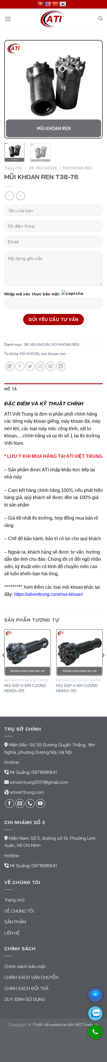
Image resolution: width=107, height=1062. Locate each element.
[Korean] (62, 4)
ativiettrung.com (27, 792)
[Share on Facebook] (20, 366)
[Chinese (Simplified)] (55, 4)
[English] (48, 4)
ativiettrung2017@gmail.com (39, 782)
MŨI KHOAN (29, 353)
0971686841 (44, 772)
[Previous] (13, 89)
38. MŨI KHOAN (42, 167)
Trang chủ (13, 167)
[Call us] (30, 803)
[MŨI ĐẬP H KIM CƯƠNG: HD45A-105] (27, 652)
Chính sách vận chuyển (31, 977)
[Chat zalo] (95, 1013)
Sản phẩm (15, 922)
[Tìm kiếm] (100, 18)
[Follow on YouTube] (40, 803)
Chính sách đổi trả (26, 988)
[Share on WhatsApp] (9, 366)
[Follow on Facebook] (9, 803)
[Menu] (7, 19)
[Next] (93, 89)
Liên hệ (12, 933)
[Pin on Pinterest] (50, 366)
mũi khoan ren (53, 353)
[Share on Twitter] (30, 366)
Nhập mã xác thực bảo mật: (32, 293)
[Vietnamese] (40, 4)
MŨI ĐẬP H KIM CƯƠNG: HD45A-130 (77, 688)
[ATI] (53, 19)
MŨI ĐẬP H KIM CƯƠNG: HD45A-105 (25, 688)
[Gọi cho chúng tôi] (95, 1035)
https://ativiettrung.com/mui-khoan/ (48, 594)
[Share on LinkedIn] (61, 366)
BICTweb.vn (87, 1024)
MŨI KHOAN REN (77, 167)
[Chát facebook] (95, 995)
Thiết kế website (49, 1024)
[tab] (53, 389)
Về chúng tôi (19, 911)
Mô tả (10, 389)
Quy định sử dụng (24, 999)
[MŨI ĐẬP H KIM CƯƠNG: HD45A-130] (79, 652)
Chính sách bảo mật (25, 966)
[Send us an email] (20, 803)
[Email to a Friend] (40, 366)
